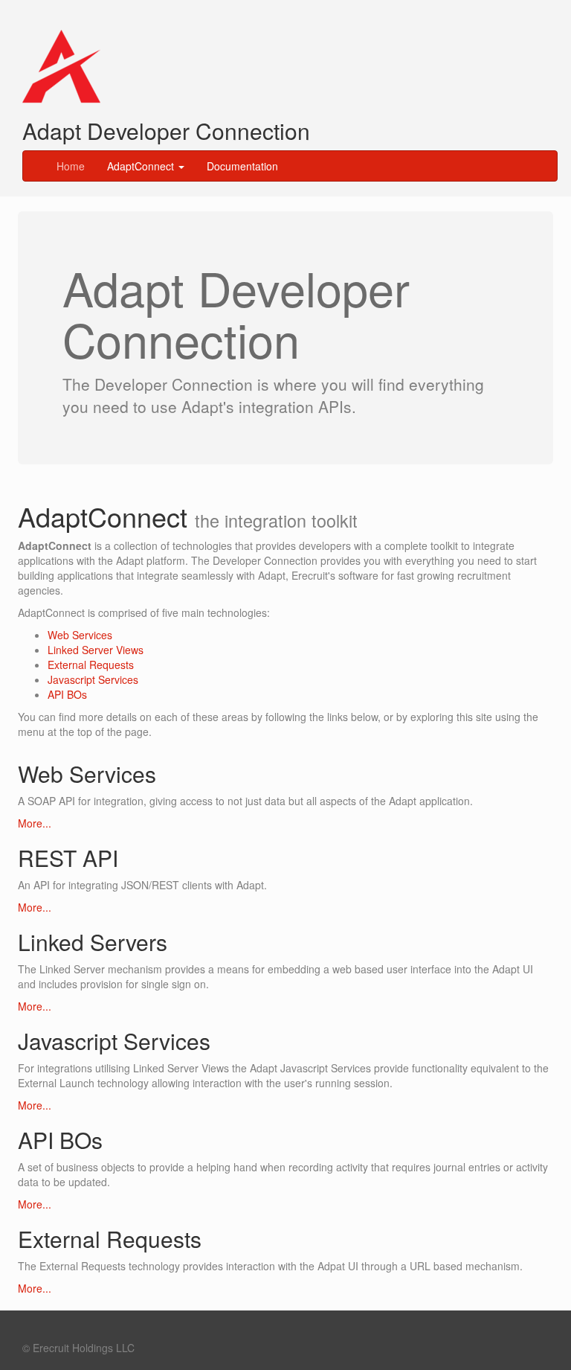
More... (34, 823)
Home (71, 166)
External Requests (91, 664)
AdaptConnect (142, 166)
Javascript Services (93, 679)
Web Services (80, 634)
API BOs (67, 694)
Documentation (242, 166)
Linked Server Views (95, 649)
